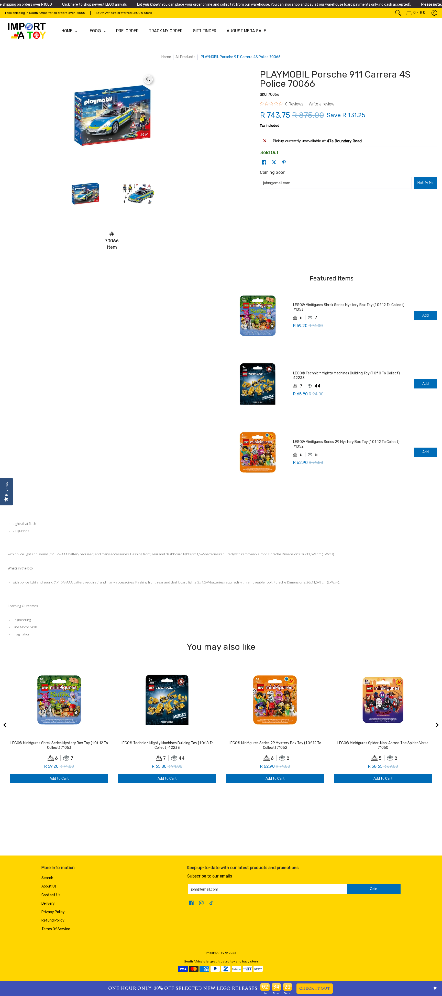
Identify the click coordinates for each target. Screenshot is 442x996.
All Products (185, 57)
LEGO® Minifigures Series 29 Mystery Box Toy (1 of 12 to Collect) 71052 (346, 444)
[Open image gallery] (148, 79)
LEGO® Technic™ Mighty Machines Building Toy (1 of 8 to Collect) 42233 (346, 375)
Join (373, 889)
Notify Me (425, 183)
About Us (49, 886)
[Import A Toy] (27, 31)
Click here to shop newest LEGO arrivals (94, 4)
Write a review (321, 104)
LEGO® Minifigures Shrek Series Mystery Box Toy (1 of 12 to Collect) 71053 (348, 307)
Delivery (48, 903)
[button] (264, 162)
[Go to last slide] (5, 725)
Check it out (314, 988)
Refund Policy (52, 920)
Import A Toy (215, 953)
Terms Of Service (55, 929)
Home (166, 57)
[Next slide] (437, 725)
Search (47, 878)
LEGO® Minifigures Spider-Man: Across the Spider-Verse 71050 (382, 745)
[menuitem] (415, 13)
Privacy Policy (53, 912)
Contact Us (50, 895)
